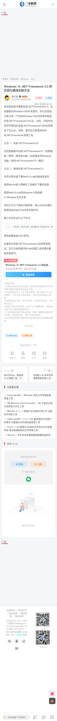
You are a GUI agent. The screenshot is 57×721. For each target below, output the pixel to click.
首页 (6, 79)
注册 (39, 464)
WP (13, 634)
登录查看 (30, 274)
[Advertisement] (28, 45)
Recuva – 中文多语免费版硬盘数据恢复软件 (29, 434)
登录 (21, 464)
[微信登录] (28, 479)
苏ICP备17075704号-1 (17, 627)
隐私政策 (13, 613)
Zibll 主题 (10, 631)
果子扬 (15, 96)
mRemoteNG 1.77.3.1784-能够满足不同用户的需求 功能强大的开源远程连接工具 (28, 420)
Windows (24, 79)
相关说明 (19, 616)
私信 (50, 97)
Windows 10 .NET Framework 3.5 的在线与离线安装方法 (28, 88)
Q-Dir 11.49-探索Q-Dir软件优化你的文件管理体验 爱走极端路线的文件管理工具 (28, 428)
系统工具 (14, 79)
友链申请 (11, 610)
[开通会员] (52, 701)
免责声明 (22, 610)
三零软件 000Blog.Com (17, 623)
